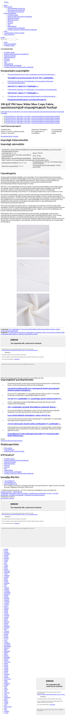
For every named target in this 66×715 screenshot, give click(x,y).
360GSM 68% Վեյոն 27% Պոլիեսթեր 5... (23, 93)
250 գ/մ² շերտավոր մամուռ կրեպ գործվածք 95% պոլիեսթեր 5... (34, 424)
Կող (9, 24)
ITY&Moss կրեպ (13, 15)
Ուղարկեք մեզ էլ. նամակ (9, 136)
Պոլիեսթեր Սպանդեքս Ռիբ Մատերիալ (15, 493)
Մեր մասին (8, 7)
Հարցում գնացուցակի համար (12, 440)
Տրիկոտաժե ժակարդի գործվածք (20, 16)
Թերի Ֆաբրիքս (13, 20)
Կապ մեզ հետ (9, 34)
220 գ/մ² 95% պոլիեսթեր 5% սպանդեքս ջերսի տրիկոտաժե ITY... (35, 399)
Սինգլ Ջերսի (12, 26)
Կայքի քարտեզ (6, 492)
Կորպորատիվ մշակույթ (16, 10)
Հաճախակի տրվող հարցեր (14, 33)
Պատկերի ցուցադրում (16, 11)
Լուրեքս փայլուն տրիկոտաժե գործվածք (22, 29)
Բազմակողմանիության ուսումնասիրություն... (27, 100)
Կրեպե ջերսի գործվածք (16, 28)
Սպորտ (10, 23)
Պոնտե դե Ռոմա (13, 18)
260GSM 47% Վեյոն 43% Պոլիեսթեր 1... (23, 86)
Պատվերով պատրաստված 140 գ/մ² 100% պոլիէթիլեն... (31, 78)
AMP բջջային (17, 492)
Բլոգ (5, 31)
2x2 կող (49, 493)
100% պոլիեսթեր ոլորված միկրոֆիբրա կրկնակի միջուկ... (32, 407)
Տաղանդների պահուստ (16, 8)
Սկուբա (10, 21)
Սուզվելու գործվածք (16, 495)
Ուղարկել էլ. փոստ (7, 498)
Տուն (5, 5)
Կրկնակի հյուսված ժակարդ (34, 495)
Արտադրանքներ (10, 13)
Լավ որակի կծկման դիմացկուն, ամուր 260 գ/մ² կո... (29, 415)
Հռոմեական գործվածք (37, 493)
